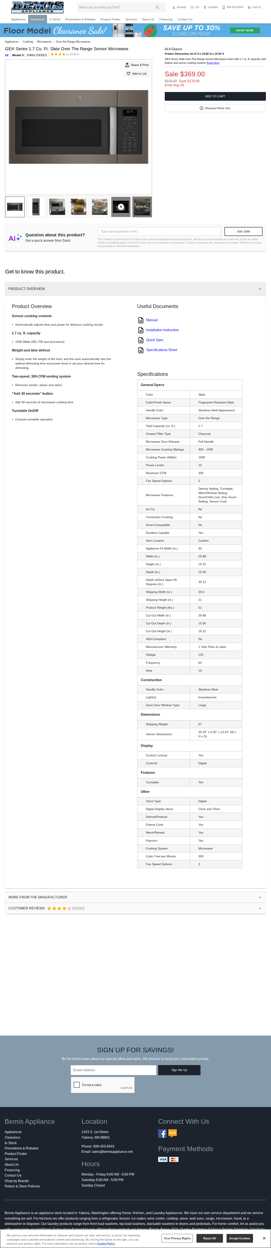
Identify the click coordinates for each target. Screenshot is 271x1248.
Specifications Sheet (161, 350)
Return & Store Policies (22, 1186)
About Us (148, 19)
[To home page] (38, 7)
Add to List (139, 73)
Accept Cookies (239, 1238)
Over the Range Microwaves (73, 41)
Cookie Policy (106, 1243)
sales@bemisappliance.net (112, 1151)
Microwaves (44, 41)
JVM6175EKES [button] (36, 55)
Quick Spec (155, 340)
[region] (135, 1238)
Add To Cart (215, 96)
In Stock (55, 19)
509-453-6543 (103, 1146)
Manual (152, 320)
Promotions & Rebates (80, 19)
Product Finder (110, 19)
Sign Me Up (179, 1070)
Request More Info (217, 108)
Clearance (37, 19)
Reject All (209, 1238)
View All (142, 206)
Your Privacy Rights (177, 1238)
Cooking (28, 41)
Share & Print (140, 65)
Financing (166, 19)
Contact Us (185, 19)
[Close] (264, 1238)
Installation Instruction (162, 330)
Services (131, 19)
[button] (173, 7)
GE (7, 55)
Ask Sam (243, 231)
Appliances (18, 19)
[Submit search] (158, 7)
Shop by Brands (17, 1181)
